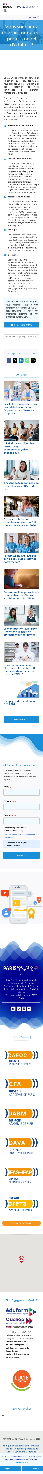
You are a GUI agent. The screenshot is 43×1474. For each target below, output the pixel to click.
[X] (15, 360)
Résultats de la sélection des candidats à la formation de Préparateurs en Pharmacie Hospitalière (20, 408)
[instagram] (19, 1009)
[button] (21, 1259)
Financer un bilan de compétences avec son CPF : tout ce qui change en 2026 (20, 522)
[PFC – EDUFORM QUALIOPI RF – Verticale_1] (21, 1309)
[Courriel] (33, 360)
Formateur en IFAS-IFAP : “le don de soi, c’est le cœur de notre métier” (20, 558)
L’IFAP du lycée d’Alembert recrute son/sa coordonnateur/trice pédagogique (19, 447)
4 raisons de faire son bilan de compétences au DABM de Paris (21, 486)
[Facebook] (9, 360)
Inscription (21, 855)
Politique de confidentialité (15, 1445)
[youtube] (29, 1009)
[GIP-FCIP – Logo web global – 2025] (20, 4)
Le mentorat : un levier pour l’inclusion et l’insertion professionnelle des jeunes (20, 631)
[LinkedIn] (21, 360)
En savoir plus (21, 1462)
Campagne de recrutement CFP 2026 (20, 702)
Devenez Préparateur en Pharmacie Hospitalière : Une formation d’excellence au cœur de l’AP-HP (21, 669)
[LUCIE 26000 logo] (21, 1370)
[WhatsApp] (27, 360)
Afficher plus (21, 719)
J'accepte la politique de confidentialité (18, 844)
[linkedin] (24, 1009)
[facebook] (13, 1009)
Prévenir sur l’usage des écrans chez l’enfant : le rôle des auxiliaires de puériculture (21, 595)
